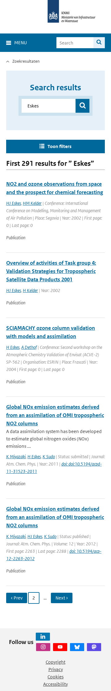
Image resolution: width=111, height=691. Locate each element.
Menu (20, 42)
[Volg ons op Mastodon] (94, 647)
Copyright (55, 662)
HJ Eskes (13, 203)
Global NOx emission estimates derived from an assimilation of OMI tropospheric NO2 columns (55, 415)
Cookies (55, 677)
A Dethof (29, 347)
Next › (62, 598)
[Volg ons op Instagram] (43, 647)
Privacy (55, 669)
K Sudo (49, 456)
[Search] (99, 42)
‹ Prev (17, 598)
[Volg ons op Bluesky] (77, 647)
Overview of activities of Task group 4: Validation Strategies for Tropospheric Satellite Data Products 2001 (51, 271)
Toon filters (59, 146)
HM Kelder (32, 203)
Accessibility (55, 684)
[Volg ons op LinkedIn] (43, 636)
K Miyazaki (16, 456)
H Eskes (12, 347)
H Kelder (30, 290)
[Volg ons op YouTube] (60, 647)
